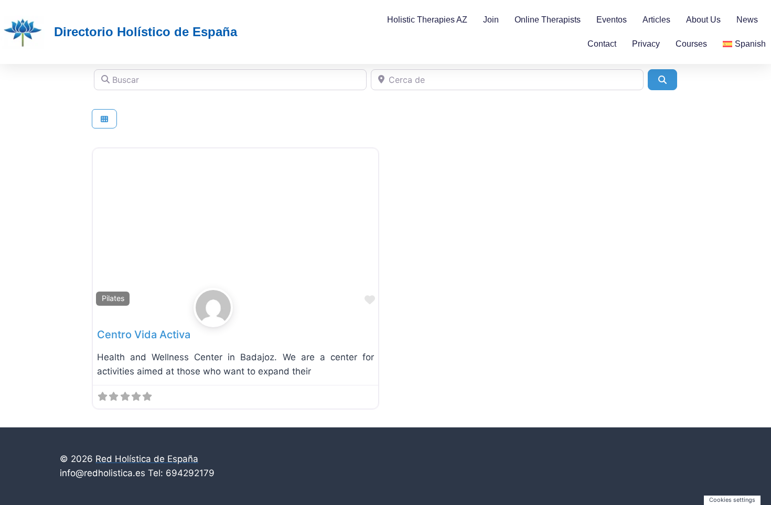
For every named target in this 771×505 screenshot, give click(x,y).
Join (491, 19)
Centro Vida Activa (143, 334)
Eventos (611, 19)
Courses (691, 43)
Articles (656, 19)
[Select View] (104, 118)
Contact (601, 43)
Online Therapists (548, 19)
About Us (703, 19)
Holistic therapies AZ (427, 19)
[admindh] (235, 307)
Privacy (646, 43)
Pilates (113, 298)
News (747, 19)
